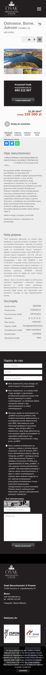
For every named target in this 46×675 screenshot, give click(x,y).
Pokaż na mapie (34, 39)
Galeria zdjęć (39, 39)
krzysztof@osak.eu (23, 88)
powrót (39, 24)
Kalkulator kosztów (27, 134)
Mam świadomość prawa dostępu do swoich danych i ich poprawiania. (23, 385)
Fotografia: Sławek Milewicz (15, 603)
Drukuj (29, 39)
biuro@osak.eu (14, 597)
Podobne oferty (37, 134)
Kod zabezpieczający (15, 499)
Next (41, 71)
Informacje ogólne (8, 134)
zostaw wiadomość (23, 101)
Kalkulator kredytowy (17, 134)
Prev (5, 71)
